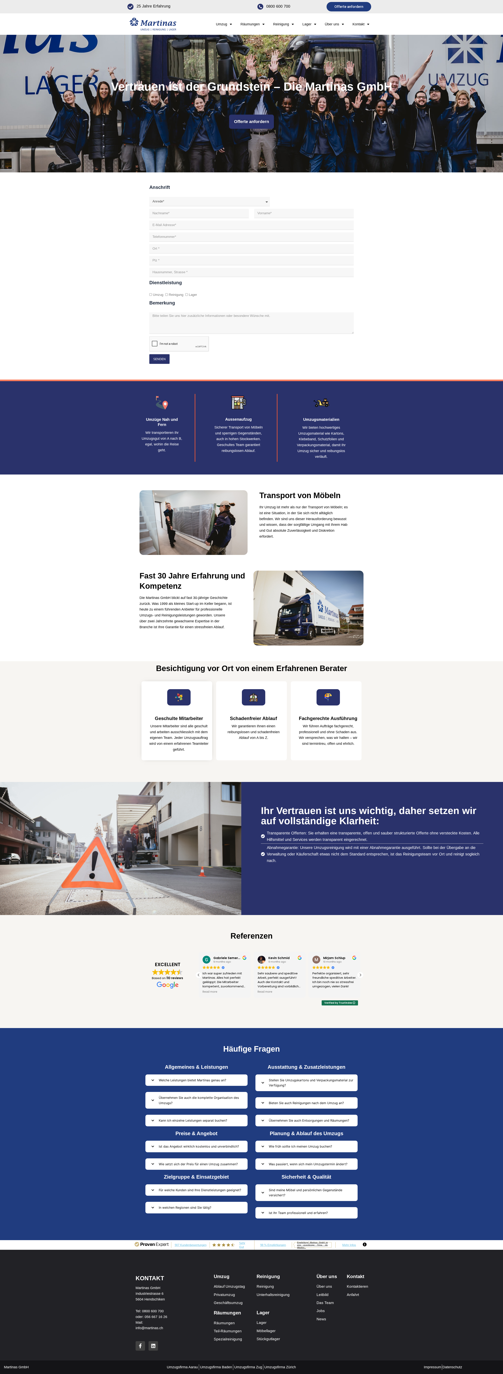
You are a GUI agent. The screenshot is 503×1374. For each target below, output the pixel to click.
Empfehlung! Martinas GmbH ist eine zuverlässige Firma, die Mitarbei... (312, 1245)
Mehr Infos (349, 1245)
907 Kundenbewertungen (191, 1245)
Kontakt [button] (358, 24)
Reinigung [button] (281, 24)
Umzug (158, 295)
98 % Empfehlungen (273, 1245)
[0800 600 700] (260, 7)
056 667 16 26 (156, 1317)
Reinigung (176, 295)
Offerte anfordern (251, 121)
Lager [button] (306, 24)
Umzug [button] (221, 24)
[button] (360, 975)
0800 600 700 (278, 6)
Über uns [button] (332, 24)
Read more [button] (210, 992)
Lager (193, 295)
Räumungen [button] (250, 24)
